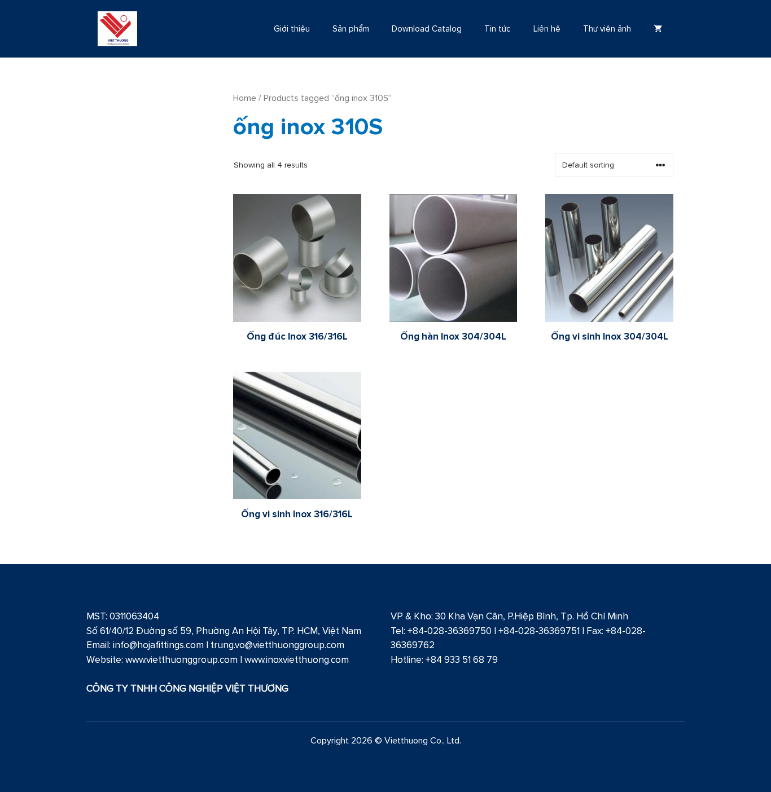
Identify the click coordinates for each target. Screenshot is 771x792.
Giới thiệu (292, 28)
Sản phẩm (350, 28)
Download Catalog (427, 28)
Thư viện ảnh (607, 28)
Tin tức (497, 28)
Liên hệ (546, 28)
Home (244, 98)
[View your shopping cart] (657, 29)
